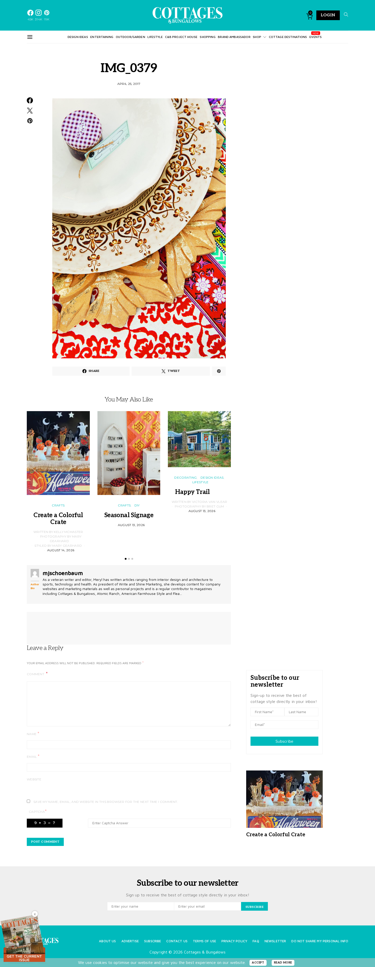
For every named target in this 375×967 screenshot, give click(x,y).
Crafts (58, 505)
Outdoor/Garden (130, 37)
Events (315, 37)
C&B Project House (181, 37)
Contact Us (177, 941)
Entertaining (101, 37)
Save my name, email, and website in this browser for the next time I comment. (105, 802)
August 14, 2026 (60, 550)
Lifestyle (154, 37)
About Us (107, 941)
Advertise (130, 941)
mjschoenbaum (63, 573)
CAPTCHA (38, 811)
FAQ (256, 941)
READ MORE (283, 962)
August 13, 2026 (131, 525)
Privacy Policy (234, 941)
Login (328, 15)
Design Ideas (78, 37)
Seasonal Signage (128, 515)
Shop (257, 37)
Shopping (207, 37)
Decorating (185, 477)
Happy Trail (199, 492)
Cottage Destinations (288, 37)
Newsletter (275, 941)
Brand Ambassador (234, 37)
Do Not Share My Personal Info (319, 941)
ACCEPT (258, 962)
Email (33, 756)
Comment (36, 674)
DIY (137, 505)
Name (33, 733)
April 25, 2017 (128, 84)
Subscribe (284, 741)
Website (34, 779)
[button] (125, 558)
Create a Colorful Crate (58, 519)
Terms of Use (204, 941)
